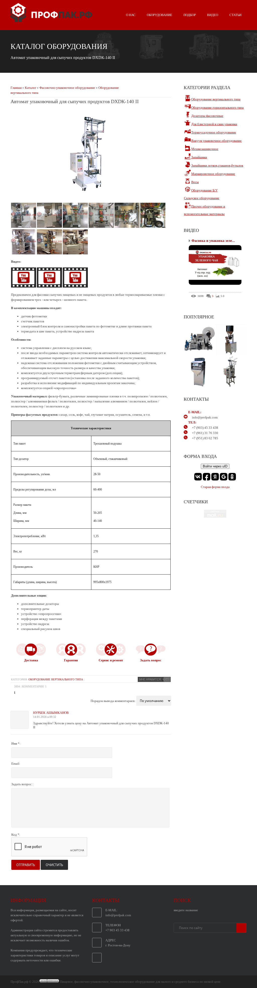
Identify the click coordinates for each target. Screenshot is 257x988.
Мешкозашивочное (204, 149)
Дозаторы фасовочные (207, 116)
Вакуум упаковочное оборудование (216, 141)
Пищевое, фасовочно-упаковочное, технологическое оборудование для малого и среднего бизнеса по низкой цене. (140, 981)
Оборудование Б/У (204, 190)
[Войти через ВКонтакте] (198, 476)
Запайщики (199, 157)
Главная (16, 88)
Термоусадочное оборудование (213, 132)
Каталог (30, 88)
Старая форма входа (215, 487)
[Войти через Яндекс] (215, 476)
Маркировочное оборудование (213, 174)
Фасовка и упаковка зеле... (213, 241)
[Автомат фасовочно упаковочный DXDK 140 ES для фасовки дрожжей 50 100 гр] (75, 286)
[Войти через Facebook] (206, 476)
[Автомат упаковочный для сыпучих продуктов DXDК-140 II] (91, 197)
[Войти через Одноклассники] (232, 476)
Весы (195, 182)
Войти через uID (215, 466)
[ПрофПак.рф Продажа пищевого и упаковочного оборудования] (51, 20)
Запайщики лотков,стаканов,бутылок (217, 165)
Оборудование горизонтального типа (217, 107)
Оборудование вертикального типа (55, 679)
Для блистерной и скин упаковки (214, 124)
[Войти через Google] (223, 476)
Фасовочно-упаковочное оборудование (67, 88)
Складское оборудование (201, 198)
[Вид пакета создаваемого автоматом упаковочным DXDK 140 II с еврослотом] (50, 286)
